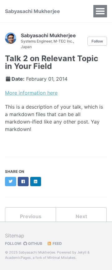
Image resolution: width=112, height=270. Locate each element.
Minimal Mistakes (61, 257)
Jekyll (81, 252)
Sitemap (14, 235)
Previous (30, 216)
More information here (31, 93)
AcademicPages (18, 257)
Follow (97, 41)
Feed (57, 243)
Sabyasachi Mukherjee (32, 11)
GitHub (34, 243)
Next (81, 216)
